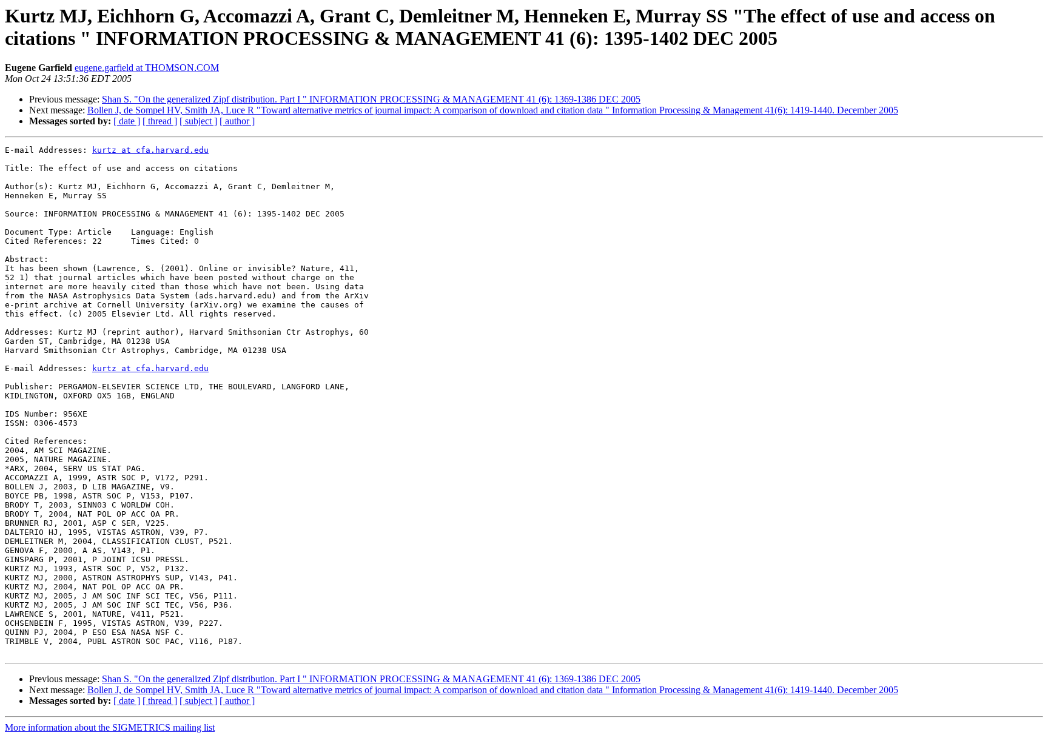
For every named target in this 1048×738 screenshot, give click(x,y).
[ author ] (237, 121)
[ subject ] (198, 121)
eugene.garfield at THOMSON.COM (147, 67)
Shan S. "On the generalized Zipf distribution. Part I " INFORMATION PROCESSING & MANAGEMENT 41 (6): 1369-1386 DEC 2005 (371, 99)
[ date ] (126, 121)
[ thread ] (160, 121)
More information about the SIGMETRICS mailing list (110, 727)
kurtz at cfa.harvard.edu (150, 150)
